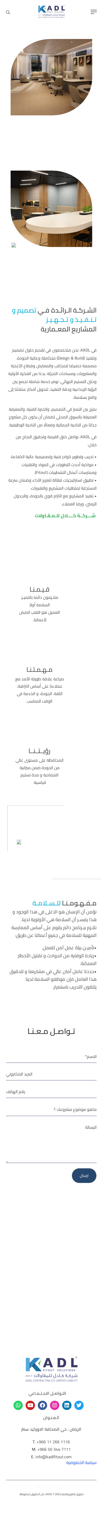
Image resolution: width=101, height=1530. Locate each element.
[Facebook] (41, 1405)
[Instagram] (54, 1405)
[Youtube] (29, 1405)
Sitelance (41, 1486)
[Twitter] (78, 1405)
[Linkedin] (66, 1405)
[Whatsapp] (17, 1405)
